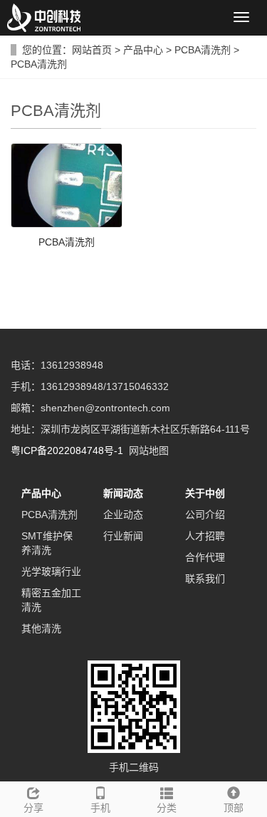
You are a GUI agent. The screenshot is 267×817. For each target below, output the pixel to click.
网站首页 (92, 50)
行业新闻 (123, 536)
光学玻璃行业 (51, 571)
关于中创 (205, 493)
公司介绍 (205, 514)
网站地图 (149, 450)
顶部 (234, 807)
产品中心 (144, 50)
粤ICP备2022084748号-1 (67, 450)
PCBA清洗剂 (203, 50)
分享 (33, 807)
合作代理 (205, 557)
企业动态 (123, 514)
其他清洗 (41, 628)
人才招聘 (205, 536)
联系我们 (205, 578)
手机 (100, 807)
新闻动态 (123, 493)
